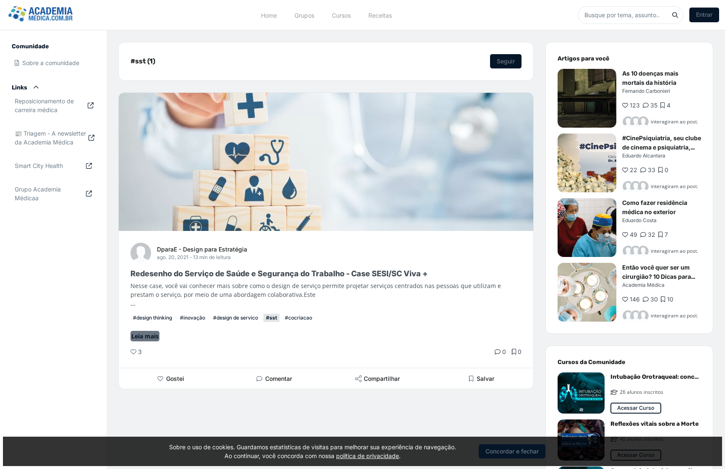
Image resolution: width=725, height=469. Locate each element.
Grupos (304, 14)
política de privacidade (367, 455)
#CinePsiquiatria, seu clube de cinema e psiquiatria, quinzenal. (661, 147)
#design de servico (235, 317)
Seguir (506, 61)
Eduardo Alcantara (643, 155)
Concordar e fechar (512, 451)
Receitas (380, 14)
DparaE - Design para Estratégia (202, 249)
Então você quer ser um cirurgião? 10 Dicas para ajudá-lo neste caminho (656, 276)
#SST (271, 317)
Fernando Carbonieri (646, 91)
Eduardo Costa (639, 220)
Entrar (704, 14)
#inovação (192, 317)
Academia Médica (643, 285)
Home (269, 14)
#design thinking (152, 317)
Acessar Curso (636, 408)
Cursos (341, 14)
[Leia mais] (587, 98)
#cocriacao (298, 317)
